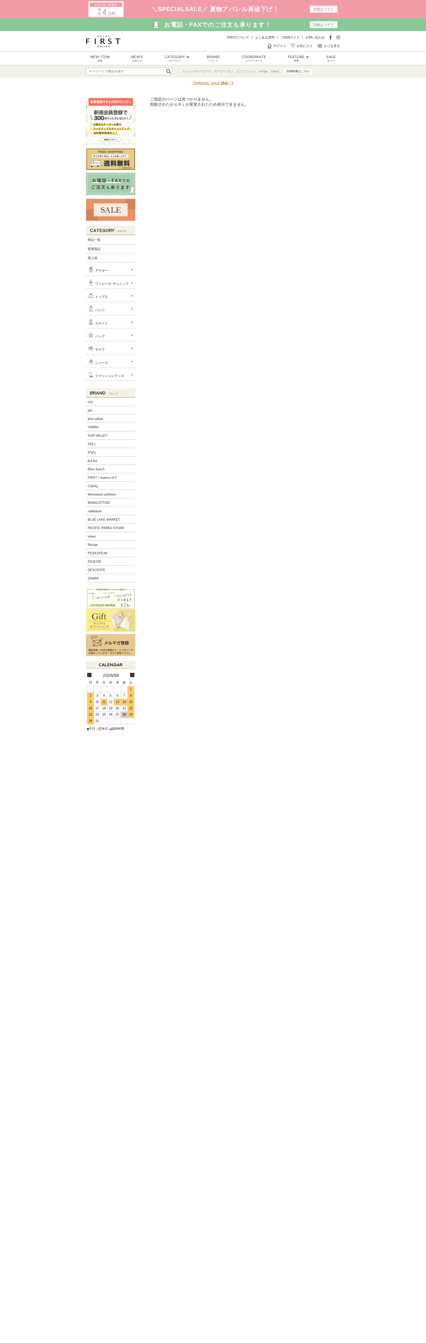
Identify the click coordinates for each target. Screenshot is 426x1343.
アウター (101, 270)
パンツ (100, 310)
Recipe (93, 545)
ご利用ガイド (290, 37)
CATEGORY (175, 58)
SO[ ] (91, 444)
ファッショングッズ (109, 376)
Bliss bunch (96, 469)
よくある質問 (264, 37)
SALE (331, 58)
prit (90, 410)
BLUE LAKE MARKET (104, 519)
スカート (101, 323)
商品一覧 (94, 240)
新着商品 (94, 249)
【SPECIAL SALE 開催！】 (213, 83)
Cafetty (93, 486)
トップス (101, 297)
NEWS (137, 58)
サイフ (100, 349)
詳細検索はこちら (298, 71)
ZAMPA (93, 578)
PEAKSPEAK (98, 553)
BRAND (213, 58)
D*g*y (92, 452)
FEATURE (296, 58)
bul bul (92, 461)
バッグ (100, 336)
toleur (275, 71)
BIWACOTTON (98, 503)
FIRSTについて (238, 37)
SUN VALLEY (97, 435)
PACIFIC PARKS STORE (106, 528)
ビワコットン (246, 71)
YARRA (93, 427)
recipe (263, 71)
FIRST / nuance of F (102, 477)
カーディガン (223, 71)
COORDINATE (254, 58)
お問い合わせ (315, 37)
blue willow (95, 419)
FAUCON (94, 561)
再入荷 (92, 258)
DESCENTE (96, 570)
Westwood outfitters (102, 494)
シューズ (101, 363)
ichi (90, 402)
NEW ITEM (100, 58)
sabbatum (95, 511)
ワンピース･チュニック (112, 284)
